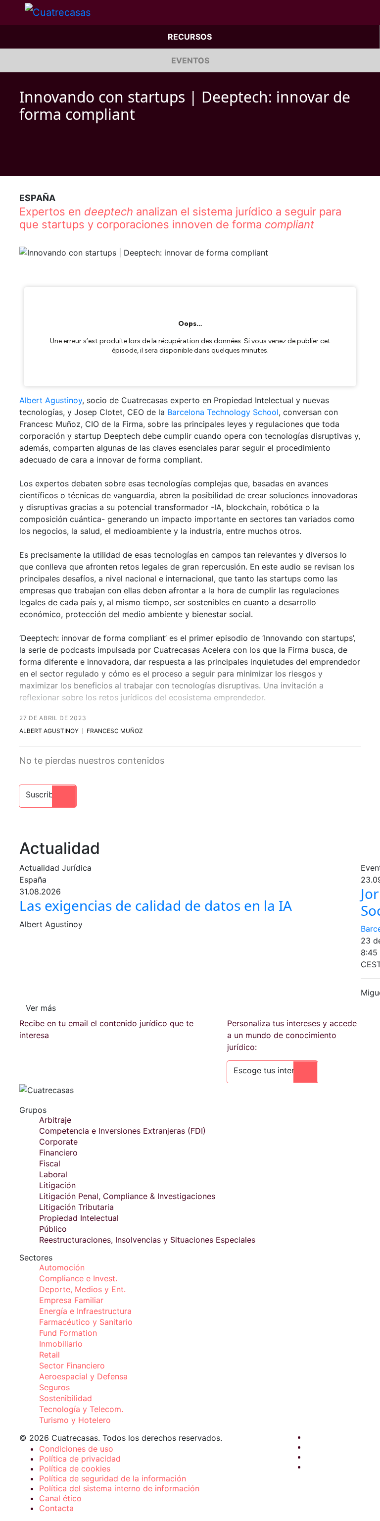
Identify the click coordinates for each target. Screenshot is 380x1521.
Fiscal (49, 1163)
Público (53, 1229)
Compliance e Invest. (78, 1278)
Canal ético (60, 1498)
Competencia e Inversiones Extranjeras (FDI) (122, 1131)
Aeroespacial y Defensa (83, 1376)
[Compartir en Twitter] (42, 161)
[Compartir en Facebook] (23, 161)
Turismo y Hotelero (75, 1420)
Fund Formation (68, 1333)
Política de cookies (74, 1468)
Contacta (56, 1508)
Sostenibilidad (65, 1398)
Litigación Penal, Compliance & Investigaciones (127, 1196)
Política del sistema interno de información (119, 1488)
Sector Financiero (72, 1365)
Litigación (57, 1185)
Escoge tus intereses (272, 1070)
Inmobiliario (61, 1344)
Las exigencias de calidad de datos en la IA (155, 905)
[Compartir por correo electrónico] (79, 161)
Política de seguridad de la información (112, 1478)
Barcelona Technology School (223, 412)
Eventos (190, 60)
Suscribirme (48, 794)
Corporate (58, 1142)
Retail (49, 1355)
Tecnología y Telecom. (81, 1409)
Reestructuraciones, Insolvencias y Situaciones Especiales (147, 1240)
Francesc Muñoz (115, 730)
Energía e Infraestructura (85, 1311)
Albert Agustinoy (50, 400)
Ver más (41, 1008)
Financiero (58, 1152)
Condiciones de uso (76, 1449)
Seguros (54, 1387)
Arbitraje (55, 1120)
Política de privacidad (80, 1459)
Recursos (190, 37)
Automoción (62, 1267)
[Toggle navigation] (12, 12)
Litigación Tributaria (76, 1207)
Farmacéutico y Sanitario (86, 1322)
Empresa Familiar (71, 1300)
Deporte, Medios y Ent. (82, 1289)
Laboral (53, 1174)
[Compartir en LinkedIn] (60, 161)
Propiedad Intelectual (79, 1218)
